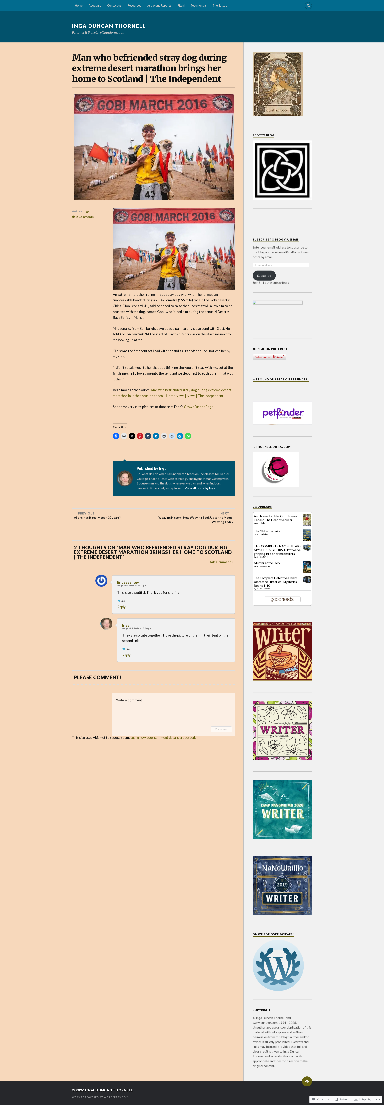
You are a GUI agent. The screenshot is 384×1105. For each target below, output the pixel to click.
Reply (121, 607)
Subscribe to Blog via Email (276, 239)
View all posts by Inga (200, 488)
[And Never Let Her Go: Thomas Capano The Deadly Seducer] (307, 525)
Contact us (114, 5)
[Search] (308, 5)
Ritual (181, 5)
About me (95, 5)
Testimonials (199, 5)
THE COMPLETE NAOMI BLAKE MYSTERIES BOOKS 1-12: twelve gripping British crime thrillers (277, 550)
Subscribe (264, 275)
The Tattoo (220, 5)
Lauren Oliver (262, 534)
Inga (86, 211)
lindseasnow (128, 582)
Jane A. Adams (263, 566)
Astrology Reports (159, 5)
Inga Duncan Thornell (109, 26)
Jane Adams (262, 557)
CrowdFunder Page (198, 407)
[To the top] (307, 1081)
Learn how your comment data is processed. (163, 737)
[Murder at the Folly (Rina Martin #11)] (307, 572)
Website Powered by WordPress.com (100, 1097)
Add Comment (220, 562)
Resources (134, 5)
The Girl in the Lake (267, 531)
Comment (221, 729)
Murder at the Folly (267, 563)
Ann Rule (260, 523)
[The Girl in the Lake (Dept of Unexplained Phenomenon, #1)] (307, 540)
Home (79, 5)
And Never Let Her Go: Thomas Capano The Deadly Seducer (275, 518)
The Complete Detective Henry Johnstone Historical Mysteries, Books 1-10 (275, 581)
